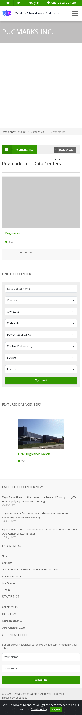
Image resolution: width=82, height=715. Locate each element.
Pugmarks (12, 233)
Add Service (9, 583)
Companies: (9, 620)
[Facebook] (8, 3)
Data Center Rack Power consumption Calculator (30, 569)
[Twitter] (19, 3)
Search (42, 380)
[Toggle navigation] (75, 13)
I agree (56, 709)
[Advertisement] (41, 85)
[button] (39, 447)
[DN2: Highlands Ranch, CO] (41, 434)
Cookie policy (39, 709)
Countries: (8, 607)
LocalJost (21, 697)
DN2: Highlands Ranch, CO (37, 454)
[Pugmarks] (41, 202)
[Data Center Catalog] (31, 13)
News (5, 556)
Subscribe (41, 680)
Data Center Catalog (26, 693)
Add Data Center (63, 3)
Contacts (7, 563)
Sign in (35, 3)
